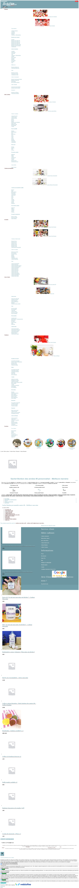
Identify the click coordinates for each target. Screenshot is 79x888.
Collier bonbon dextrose (10, 513)
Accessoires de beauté (15, 360)
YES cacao (10, 511)
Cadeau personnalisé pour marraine (40, 494)
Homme (12, 147)
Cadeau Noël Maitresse (15, 273)
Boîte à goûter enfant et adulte (16, 382)
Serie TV (13, 436)
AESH (12, 210)
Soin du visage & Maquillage (16, 361)
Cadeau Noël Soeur (15, 269)
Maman (12, 130)
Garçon (12, 149)
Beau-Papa (13, 134)
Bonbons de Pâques (15, 92)
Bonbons (6, 9)
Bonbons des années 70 (15, 41)
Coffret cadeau (14, 117)
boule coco (7, 519)
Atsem (12, 156)
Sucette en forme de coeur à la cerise (12, 514)
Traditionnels (13, 46)
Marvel (12, 432)
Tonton (12, 199)
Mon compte (5, 6)
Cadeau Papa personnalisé (52, 175)
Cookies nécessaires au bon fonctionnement (10, 864)
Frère (12, 135)
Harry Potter (13, 57)
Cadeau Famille (9, 494)
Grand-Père (13, 141)
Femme (12, 146)
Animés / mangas (14, 434)
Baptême (13, 257)
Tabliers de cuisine (14, 379)
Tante (12, 137)
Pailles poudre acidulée (10, 515)
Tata (12, 198)
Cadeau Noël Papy (14, 268)
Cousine (12, 200)
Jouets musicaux (14, 300)
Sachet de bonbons (26, 495)
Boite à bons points (14, 410)
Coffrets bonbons (14, 30)
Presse (42, 553)
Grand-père (13, 195)
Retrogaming (13, 125)
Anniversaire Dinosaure (15, 329)
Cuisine (12, 384)
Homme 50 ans (14, 246)
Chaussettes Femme (15, 370)
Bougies (12, 391)
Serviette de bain (14, 425)
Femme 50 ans (14, 243)
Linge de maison (14, 417)
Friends (27, 447)
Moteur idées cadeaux (45, 538)
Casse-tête (13, 310)
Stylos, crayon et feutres (15, 412)
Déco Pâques (13, 398)
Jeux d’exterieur (14, 313)
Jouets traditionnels (14, 301)
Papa (12, 132)
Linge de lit (13, 418)
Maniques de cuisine (15, 380)
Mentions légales (44, 564)
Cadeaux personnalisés (8, 168)
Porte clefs (13, 373)
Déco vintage (13, 394)
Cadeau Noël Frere (14, 270)
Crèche (12, 159)
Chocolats (13, 32)
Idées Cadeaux (7, 94)
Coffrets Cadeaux (44, 547)
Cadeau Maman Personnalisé (52, 184)
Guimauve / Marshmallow (16, 34)
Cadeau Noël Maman (15, 263)
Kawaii (12, 120)
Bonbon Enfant (14, 332)
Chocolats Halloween (15, 68)
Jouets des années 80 (52, 284)
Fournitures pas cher (15, 413)
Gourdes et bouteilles (15, 385)
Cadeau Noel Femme (52, 226)
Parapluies (13, 372)
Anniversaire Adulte (15, 333)
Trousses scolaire (14, 405)
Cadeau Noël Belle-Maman (16, 265)
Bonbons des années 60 (15, 40)
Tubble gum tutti (8, 512)
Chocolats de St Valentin (52, 16)
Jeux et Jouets (7, 277)
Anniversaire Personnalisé (16, 247)
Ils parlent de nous (44, 583)
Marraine (13, 140)
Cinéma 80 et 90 (14, 116)
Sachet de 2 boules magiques (10, 518)
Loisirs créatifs (14, 311)
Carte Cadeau (13, 167)
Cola (12, 54)
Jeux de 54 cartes (14, 312)
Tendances (6, 334)
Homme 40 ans (14, 245)
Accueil (1, 451)
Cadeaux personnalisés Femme (63, 494)
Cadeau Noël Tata (14, 271)
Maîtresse (13, 154)
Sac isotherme (13, 387)
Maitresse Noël (14, 124)
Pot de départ (13, 252)
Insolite (12, 254)
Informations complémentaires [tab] (11, 499)
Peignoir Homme (14, 423)
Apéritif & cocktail (14, 381)
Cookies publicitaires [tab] (4, 868)
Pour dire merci (14, 253)
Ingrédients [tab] (7, 502)
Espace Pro (43, 558)
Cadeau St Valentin (52, 101)
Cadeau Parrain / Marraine (14, 451)
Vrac (12, 62)
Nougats (12, 58)
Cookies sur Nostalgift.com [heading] (8, 842)
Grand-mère (13, 142)
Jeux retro (52, 293)
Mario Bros (13, 320)
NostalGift (60, 495)
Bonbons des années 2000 (16, 44)
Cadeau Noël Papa (14, 264)
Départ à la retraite (14, 251)
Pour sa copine (14, 216)
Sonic (12, 323)
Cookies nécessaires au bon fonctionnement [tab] (8, 862)
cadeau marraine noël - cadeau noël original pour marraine (30, 523)
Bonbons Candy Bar (15, 80)
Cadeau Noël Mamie (15, 267)
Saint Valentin (52, 25)
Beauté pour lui (14, 363)
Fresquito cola (8, 509)
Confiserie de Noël (14, 74)
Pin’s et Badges (14, 374)
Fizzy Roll (7, 516)
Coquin (12, 126)
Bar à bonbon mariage (15, 82)
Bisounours (39, 447)
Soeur (12, 136)
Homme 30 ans (14, 244)
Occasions (6, 219)
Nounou (12, 158)
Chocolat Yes (72, 494)
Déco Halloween (14, 395)
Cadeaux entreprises (45, 536)
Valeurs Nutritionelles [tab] (9, 501)
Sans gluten (13, 60)
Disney (12, 119)
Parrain (12, 139)
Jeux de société (14, 308)
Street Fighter (13, 322)
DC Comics (13, 433)
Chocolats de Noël (14, 73)
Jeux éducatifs (13, 309)
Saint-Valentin (13, 218)
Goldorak (61, 447)
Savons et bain (14, 362)
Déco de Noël (13, 396)
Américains (13, 52)
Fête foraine (13, 81)
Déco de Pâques (56, 355)
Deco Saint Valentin (52, 342)
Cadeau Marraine (19, 495)
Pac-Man (13, 321)
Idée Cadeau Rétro (44, 540)
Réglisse (12, 33)
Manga (12, 121)
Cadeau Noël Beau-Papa (15, 266)
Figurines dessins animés (15, 303)
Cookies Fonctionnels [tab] (4, 872)
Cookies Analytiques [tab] (4, 878)
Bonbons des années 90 (15, 43)
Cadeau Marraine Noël (17, 494)
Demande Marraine (5, 495)
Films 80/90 (13, 435)
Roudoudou (7, 517)
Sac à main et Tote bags (15, 402)
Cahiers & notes (14, 411)
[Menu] (0, 8)
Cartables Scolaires (14, 403)
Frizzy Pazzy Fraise (9, 510)
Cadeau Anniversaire (45, 542)
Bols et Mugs (13, 383)
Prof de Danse (14, 160)
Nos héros (6, 426)
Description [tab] (7, 498)
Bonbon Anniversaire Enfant (16, 79)
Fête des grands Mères (52, 111)
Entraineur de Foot (14, 161)
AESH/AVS (13, 157)
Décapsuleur (13, 386)
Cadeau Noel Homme (52, 236)
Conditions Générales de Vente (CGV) (48, 569)
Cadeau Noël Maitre (15, 274)
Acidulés (13, 31)
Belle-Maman (13, 131)
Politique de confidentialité (46, 562)
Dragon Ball (50, 447)
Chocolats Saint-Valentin (15, 86)
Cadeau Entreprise (14, 259)
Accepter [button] (28, 846)
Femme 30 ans (14, 241)
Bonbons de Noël (14, 72)
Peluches (13, 302)
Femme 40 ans (14, 242)
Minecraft (13, 324)
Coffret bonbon (14, 118)
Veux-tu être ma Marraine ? (48, 495)
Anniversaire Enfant (15, 328)
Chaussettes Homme (15, 371)
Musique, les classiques (15, 122)
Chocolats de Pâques (15, 93)
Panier (4, 7)
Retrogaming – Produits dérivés (17, 319)
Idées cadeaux (6, 451)
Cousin (12, 201)
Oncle (12, 138)
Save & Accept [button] (3, 883)
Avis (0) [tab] (6, 500)
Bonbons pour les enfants (16, 45)
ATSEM (12, 209)
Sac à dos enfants (14, 404)
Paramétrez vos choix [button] (51, 847)
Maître (12, 155)
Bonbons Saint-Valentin (15, 87)
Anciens (12, 39)
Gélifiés (12, 56)
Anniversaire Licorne (15, 330)
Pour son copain (14, 217)
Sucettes (12, 61)
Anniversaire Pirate (14, 331)
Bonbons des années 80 (15, 42)
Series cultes (13, 123)
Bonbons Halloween (15, 67)
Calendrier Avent (14, 258)
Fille (12, 148)
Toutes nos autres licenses (72, 448)
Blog (42, 560)
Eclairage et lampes (14, 392)
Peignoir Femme (14, 422)
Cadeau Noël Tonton (15, 272)
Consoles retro (14, 318)
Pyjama (12, 421)
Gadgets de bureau (14, 299)
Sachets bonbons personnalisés (37, 495)
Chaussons (13, 424)
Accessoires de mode (15, 369)
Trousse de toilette (14, 364)
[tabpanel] (39, 867)
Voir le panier (3, 839)
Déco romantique (14, 397)
